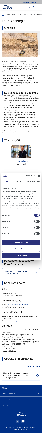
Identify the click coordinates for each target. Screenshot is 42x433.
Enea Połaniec (28, 14)
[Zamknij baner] (39, 176)
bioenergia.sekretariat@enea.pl (18, 305)
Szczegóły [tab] (19, 181)
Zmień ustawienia (21, 249)
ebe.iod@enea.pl (11, 321)
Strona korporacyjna (30, 2)
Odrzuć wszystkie (21, 255)
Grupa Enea (11, 14)
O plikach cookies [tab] (33, 181)
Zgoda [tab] (7, 181)
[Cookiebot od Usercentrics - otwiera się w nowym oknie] (26, 176)
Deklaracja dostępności (21, 429)
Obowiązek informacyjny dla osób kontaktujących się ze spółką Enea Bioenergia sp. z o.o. (15, 375)
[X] (17, 421)
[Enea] (7, 7)
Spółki (19, 14)
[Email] (23, 421)
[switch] (37, 221)
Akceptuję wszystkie (21, 242)
